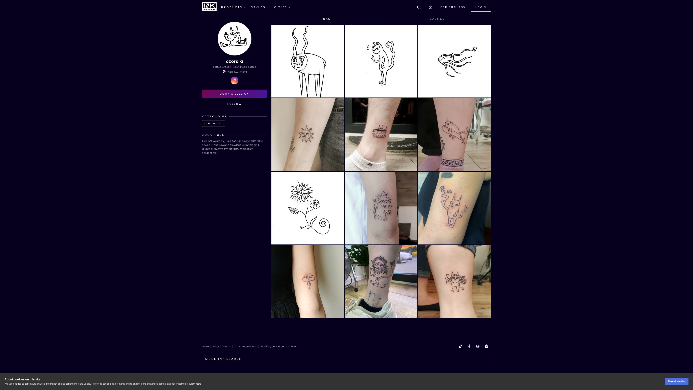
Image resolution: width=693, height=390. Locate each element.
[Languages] (430, 7)
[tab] (326, 19)
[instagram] (478, 346)
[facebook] (469, 346)
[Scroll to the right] (484, 19)
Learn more (195, 383)
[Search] (419, 7)
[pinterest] (486, 346)
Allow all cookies (676, 381)
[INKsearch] (209, 7)
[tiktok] (460, 346)
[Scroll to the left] (277, 19)
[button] (430, 7)
